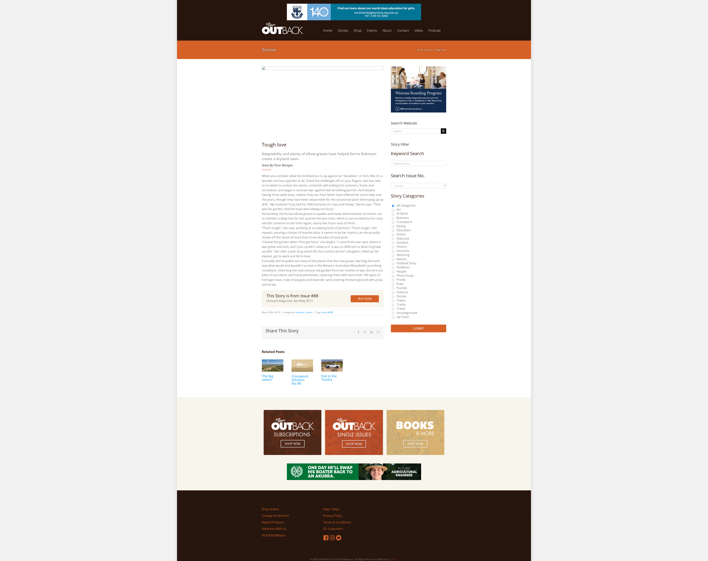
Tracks (401, 304)
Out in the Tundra (329, 378)
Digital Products (273, 522)
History (402, 247)
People (401, 271)
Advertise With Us (274, 529)
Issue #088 (327, 312)
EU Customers (333, 529)
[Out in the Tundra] (332, 361)
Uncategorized (407, 313)
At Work (402, 214)
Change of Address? (275, 516)
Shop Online (270, 509)
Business (403, 218)
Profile (401, 280)
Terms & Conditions (337, 522)
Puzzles (402, 288)
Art (399, 209)
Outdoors (403, 267)
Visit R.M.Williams (274, 535)
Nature (401, 259)
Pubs (400, 284)
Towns (401, 300)
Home (420, 49)
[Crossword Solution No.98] (302, 361)
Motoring (403, 255)
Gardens (299, 312)
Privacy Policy (332, 516)
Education (404, 230)
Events (401, 234)
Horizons (403, 251)
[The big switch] (272, 361)
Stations (402, 292)
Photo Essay (405, 275)
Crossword (404, 222)
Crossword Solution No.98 (299, 380)
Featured (403, 238)
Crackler (393, 559)
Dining (401, 226)
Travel (401, 309)
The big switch (267, 378)
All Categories (406, 205)
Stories (429, 49)
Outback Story (406, 263)
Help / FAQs (331, 509)
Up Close (403, 317)
